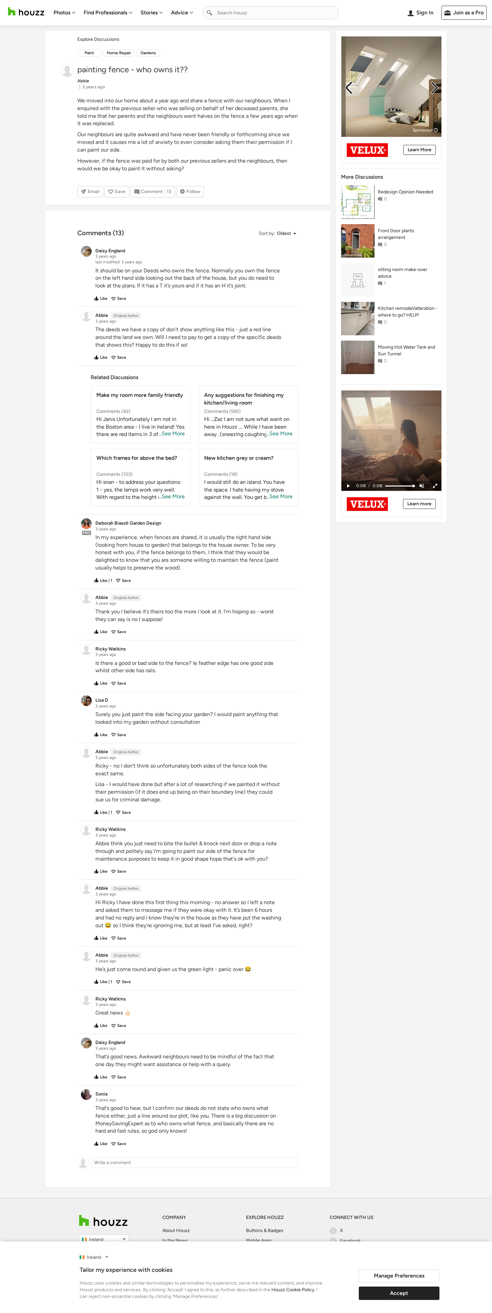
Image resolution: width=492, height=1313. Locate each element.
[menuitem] (65, 12)
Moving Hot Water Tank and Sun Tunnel (406, 350)
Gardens (148, 53)
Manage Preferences (399, 1276)
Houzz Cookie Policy (292, 1290)
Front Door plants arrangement (396, 234)
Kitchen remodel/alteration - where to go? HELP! (407, 311)
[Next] (434, 87)
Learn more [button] (419, 504)
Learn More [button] (419, 150)
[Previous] (348, 87)
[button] (277, 234)
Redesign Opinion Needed (405, 192)
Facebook (350, 1241)
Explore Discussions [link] (98, 39)
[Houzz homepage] (26, 11)
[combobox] (271, 12)
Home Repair (119, 53)
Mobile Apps (259, 1240)
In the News (175, 1240)
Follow (193, 191)
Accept (399, 1293)
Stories (149, 12)
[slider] (399, 486)
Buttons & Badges (264, 1230)
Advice (179, 12)
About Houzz (176, 1230)
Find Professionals (105, 12)
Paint (89, 53)
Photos (62, 12)
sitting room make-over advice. (402, 273)
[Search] (209, 12)
